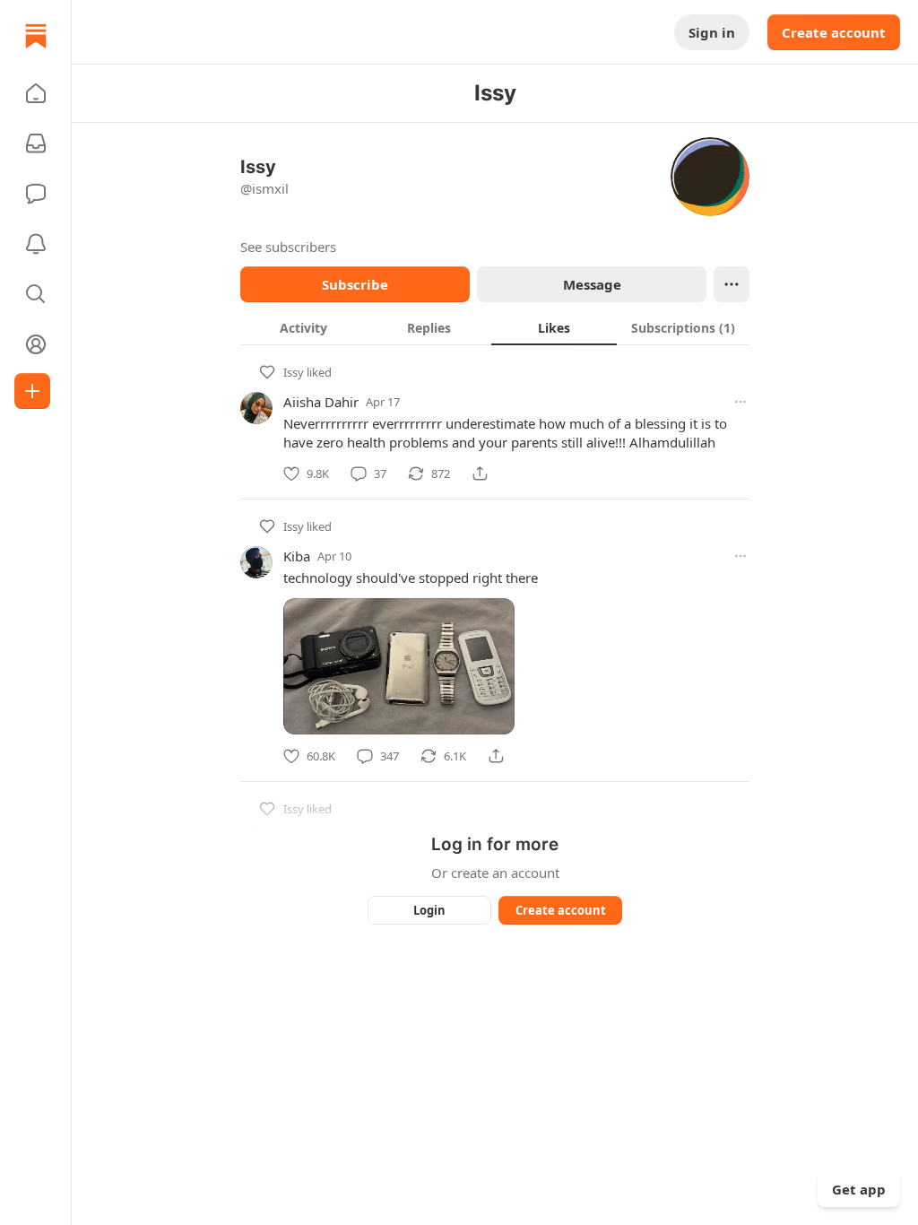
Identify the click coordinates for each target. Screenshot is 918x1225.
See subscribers (288, 247)
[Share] (479, 473)
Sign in (711, 32)
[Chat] (35, 193)
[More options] (740, 401)
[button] (35, 93)
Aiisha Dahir (321, 402)
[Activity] (35, 243)
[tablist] (494, 327)
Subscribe (355, 284)
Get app (859, 1189)
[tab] (303, 327)
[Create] (32, 391)
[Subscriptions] (35, 143)
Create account (834, 32)
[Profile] (35, 344)
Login (429, 910)
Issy (293, 372)
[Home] (35, 35)
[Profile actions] (731, 284)
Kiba (296, 556)
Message (592, 284)
